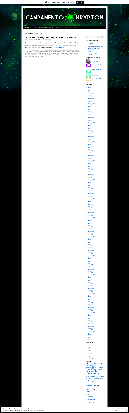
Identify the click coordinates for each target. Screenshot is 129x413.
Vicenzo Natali (34, 56)
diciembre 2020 (91, 193)
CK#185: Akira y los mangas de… (97, 79)
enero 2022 (90, 173)
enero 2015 (90, 306)
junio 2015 (90, 298)
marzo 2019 (90, 226)
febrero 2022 (90, 171)
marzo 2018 (90, 245)
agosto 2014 (90, 314)
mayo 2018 (90, 242)
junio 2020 (90, 203)
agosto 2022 (90, 161)
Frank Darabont (28, 51)
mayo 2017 (90, 261)
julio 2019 (90, 220)
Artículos (73, 27)
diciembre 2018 (91, 231)
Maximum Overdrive (35, 53)
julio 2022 (90, 163)
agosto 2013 (90, 333)
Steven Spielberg (100, 378)
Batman (89, 365)
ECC (92, 369)
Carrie (61, 50)
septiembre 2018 (91, 236)
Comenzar (79, 2)
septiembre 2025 (91, 103)
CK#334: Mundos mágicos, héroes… (97, 74)
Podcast (34, 27)
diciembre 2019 (91, 212)
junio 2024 (90, 127)
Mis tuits (88, 391)
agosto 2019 (90, 218)
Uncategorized (91, 358)
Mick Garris (43, 53)
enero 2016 (90, 287)
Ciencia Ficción (99, 365)
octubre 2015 (90, 291)
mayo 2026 (90, 90)
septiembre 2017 (91, 255)
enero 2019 (90, 230)
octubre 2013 (90, 329)
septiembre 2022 (91, 160)
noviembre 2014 (91, 309)
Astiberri (100, 363)
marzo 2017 (90, 264)
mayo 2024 (90, 128)
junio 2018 (90, 241)
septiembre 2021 (91, 179)
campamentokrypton (47, 39)
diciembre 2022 (91, 155)
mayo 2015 (90, 299)
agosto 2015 (90, 295)
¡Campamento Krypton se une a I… (97, 65)
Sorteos (61, 27)
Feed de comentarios (92, 401)
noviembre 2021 (91, 176)
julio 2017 (90, 258)
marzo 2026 (90, 93)
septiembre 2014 (91, 312)
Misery (47, 53)
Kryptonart (55, 27)
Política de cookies (40, 410)
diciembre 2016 (91, 269)
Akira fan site (94, 78)
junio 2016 (90, 279)
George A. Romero (43, 51)
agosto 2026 (90, 85)
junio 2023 (90, 146)
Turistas (69, 54)
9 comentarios (41, 56)
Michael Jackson (89, 375)
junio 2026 (90, 89)
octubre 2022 (90, 158)
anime (95, 363)
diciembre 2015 (91, 288)
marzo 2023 (90, 150)
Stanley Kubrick (52, 54)
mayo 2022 (90, 166)
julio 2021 (90, 182)
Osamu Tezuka (89, 376)
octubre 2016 (90, 272)
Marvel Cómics (92, 372)
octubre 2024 (90, 120)
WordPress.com (91, 402)
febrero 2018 (90, 247)
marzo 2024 (90, 131)
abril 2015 (90, 301)
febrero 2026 (90, 95)
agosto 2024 (90, 123)
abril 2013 (90, 339)
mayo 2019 (90, 223)
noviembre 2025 (91, 100)
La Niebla (67, 51)
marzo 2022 (90, 169)
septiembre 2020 (91, 198)
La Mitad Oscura (61, 51)
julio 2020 (90, 201)
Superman (97, 380)
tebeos (101, 380)
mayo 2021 (90, 185)
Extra (89, 352)
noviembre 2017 (91, 252)
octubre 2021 (90, 177)
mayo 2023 (90, 147)
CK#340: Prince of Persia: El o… (97, 60)
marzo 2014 (90, 321)
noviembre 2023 (91, 138)
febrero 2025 (90, 114)
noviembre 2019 (91, 214)
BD (93, 365)
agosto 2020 (90, 199)
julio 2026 (90, 87)
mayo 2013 (90, 337)
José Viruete (94, 60)
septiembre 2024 (91, 122)
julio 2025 (90, 106)
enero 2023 (90, 154)
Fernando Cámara (74, 50)
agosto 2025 (90, 104)
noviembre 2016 (91, 271)
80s (88, 363)
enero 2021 (90, 192)
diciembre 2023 (91, 136)
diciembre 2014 (91, 307)
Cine (33, 50)
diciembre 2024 (91, 117)
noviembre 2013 (91, 328)
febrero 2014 (90, 323)
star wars (88, 378)
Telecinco (88, 382)
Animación (90, 344)
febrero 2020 (90, 209)
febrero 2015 (90, 304)
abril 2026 (90, 92)
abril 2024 (90, 130)
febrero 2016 (90, 285)
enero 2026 (90, 97)
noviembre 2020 (91, 195)
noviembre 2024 (91, 119)
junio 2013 (90, 336)
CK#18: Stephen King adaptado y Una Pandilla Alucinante (50, 37)
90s (91, 363)
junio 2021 (90, 184)
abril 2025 (90, 111)
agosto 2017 (90, 256)
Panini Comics (95, 376)
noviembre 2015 (91, 290)
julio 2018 (90, 239)
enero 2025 (90, 116)
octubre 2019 (90, 215)
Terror (65, 54)
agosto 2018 (90, 237)
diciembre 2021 (91, 174)
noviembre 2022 (91, 157)
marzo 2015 (90, 302)
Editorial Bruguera (98, 369)
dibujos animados (99, 367)
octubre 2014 (90, 310)
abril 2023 (90, 149)
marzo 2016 (90, 283)
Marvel (97, 370)
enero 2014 (90, 325)
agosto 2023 (90, 142)
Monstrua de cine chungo (44, 27)
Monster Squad (53, 53)
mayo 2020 (90, 204)
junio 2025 (90, 108)
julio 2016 (90, 277)
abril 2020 (90, 206)
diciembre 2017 (91, 250)
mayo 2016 (90, 280)
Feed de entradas (91, 399)
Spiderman (101, 376)
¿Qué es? (27, 27)
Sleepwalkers (28, 54)
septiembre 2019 (91, 217)
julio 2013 (90, 334)
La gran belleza (52, 51)
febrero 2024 (90, 133)
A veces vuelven (48, 50)
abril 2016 (90, 282)
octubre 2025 (90, 101)
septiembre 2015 (91, 293)
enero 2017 (90, 268)
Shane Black (69, 53)
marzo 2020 (90, 207)
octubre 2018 (90, 234)
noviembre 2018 (91, 233)
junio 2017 (90, 260)
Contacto (67, 27)
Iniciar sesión (90, 397)
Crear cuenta (90, 396)
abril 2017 (90, 263)
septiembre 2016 (91, 274)
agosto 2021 (90, 180)
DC (92, 366)
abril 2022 (90, 168)
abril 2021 (90, 187)
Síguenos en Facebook (93, 385)
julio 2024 (90, 125)
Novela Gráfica (96, 375)
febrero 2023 (90, 152)
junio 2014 (90, 317)
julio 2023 (90, 144)
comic (89, 367)
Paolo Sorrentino (62, 53)
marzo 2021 (90, 188)
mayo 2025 (90, 109)
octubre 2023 (90, 139)
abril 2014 (90, 320)
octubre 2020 (90, 196)
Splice (40, 54)
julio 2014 (90, 315)
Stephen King (60, 54)
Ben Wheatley (56, 50)
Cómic (89, 347)
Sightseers (75, 53)
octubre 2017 (90, 253)
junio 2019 (90, 222)
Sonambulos (35, 54)
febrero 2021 (90, 190)
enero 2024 (90, 135)
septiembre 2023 (91, 141)
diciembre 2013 (91, 326)
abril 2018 (90, 244)
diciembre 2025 (91, 98)
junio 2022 (90, 165)
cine (87, 367)
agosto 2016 (90, 276)
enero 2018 (90, 249)
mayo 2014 (90, 318)
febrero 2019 (90, 228)
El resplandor (66, 50)
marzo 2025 (90, 112)
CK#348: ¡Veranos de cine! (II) (94, 45)
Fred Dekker (36, 51)
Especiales (90, 350)
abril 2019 (90, 225)
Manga (90, 370)
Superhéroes (90, 380)
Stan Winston (45, 54)
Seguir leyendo (59, 47)
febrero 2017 (90, 266)
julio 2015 (90, 296)
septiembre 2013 (91, 331)
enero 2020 (90, 211)
